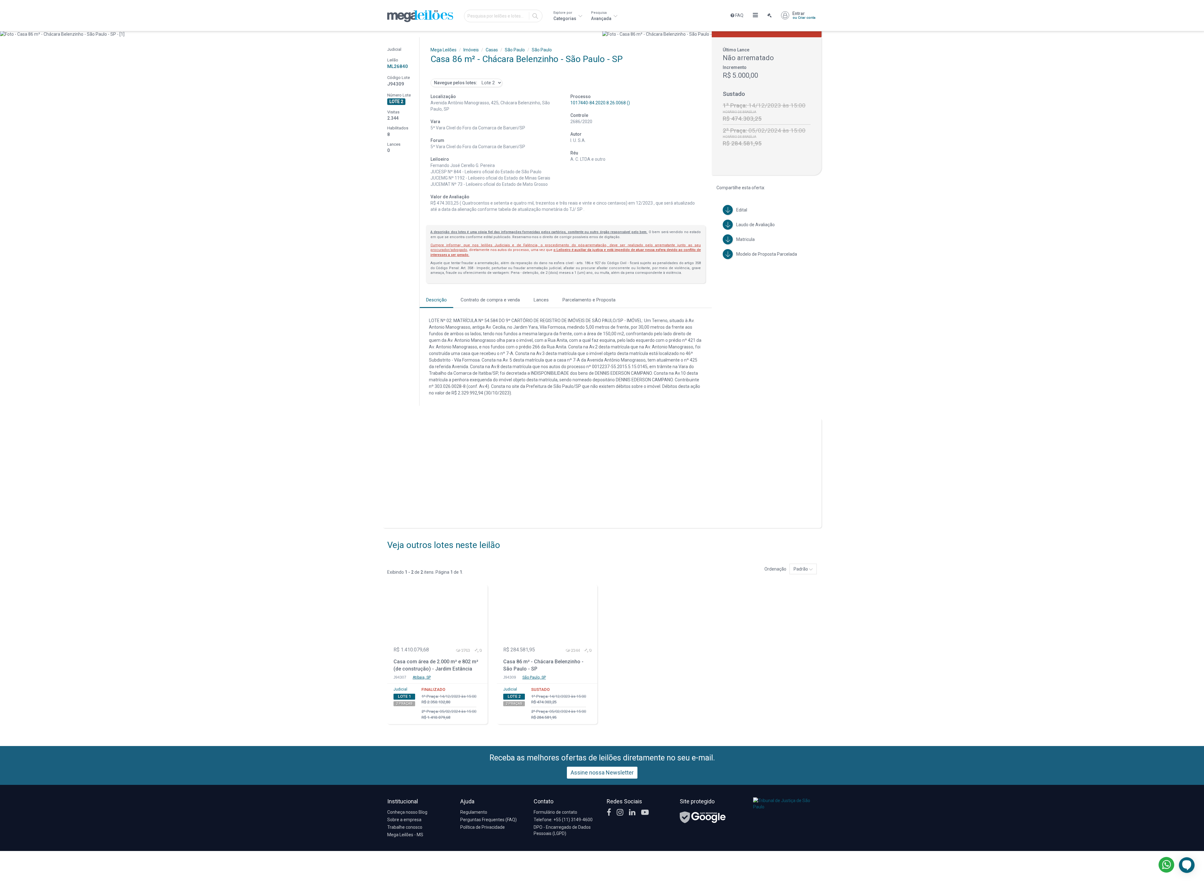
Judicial (400, 689)
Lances (541, 300)
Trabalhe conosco (404, 827)
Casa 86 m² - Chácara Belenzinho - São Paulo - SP (543, 665)
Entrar (804, 15)
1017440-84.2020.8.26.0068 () (600, 102)
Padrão (801, 568)
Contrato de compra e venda (490, 300)
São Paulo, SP (534, 677)
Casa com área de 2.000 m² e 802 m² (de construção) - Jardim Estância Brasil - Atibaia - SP (435, 666)
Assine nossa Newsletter (602, 772)
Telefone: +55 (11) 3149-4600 (563, 819)
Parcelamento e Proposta (588, 300)
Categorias (565, 16)
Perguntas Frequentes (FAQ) (488, 819)
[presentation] (5, 34)
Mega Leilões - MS (405, 834)
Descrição (436, 300)
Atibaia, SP (422, 677)
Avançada (601, 16)
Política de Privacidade (482, 827)
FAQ (738, 15)
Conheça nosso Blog (407, 812)
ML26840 (397, 66)
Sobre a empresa (404, 819)
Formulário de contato (555, 812)
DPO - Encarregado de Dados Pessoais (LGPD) (562, 830)
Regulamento (473, 812)
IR (535, 15)
